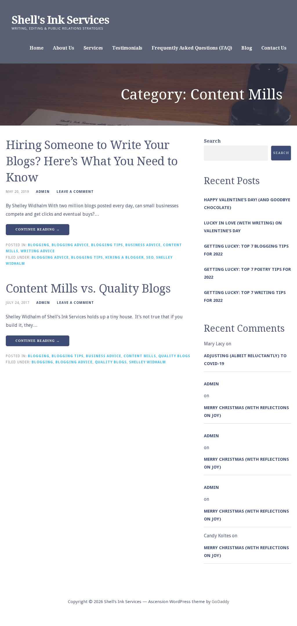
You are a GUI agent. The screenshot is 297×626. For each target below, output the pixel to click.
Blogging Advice (70, 245)
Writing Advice (38, 251)
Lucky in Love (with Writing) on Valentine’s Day (243, 226)
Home (36, 48)
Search (212, 141)
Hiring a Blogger (124, 257)
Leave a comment (75, 192)
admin (43, 192)
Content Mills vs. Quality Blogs (88, 288)
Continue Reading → (37, 229)
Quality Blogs (174, 356)
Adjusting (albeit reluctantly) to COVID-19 (245, 359)
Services (93, 48)
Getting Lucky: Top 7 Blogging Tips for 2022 (246, 250)
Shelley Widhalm (147, 362)
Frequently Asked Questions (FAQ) (192, 48)
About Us (63, 48)
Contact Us (274, 48)
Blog (246, 48)
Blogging (38, 245)
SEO (150, 257)
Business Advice (143, 245)
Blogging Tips (107, 245)
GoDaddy (220, 601)
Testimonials (127, 48)
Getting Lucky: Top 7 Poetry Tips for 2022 (247, 273)
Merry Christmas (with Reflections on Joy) (246, 411)
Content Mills (140, 356)
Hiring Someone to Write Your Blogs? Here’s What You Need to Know (92, 161)
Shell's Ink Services (60, 20)
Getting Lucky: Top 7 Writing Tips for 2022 (245, 296)
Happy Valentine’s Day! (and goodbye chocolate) (247, 203)
